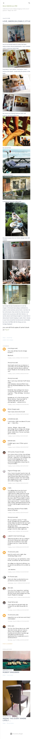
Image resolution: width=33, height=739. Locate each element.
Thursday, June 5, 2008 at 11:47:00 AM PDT (18, 621)
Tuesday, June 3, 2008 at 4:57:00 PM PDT (18, 531)
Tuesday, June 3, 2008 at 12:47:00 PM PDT (18, 404)
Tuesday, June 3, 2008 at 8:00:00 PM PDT (18, 547)
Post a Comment (7, 643)
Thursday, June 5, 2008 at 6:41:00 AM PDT (18, 610)
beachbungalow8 (10, 6)
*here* (7, 330)
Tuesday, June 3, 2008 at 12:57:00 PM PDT (18, 414)
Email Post (9, 337)
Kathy (9, 626)
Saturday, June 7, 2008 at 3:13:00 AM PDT (18, 640)
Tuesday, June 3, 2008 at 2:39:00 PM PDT (18, 447)
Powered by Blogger (18, 733)
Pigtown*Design (13, 470)
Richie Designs (12, 409)
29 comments (10, 723)
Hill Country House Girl (14, 452)
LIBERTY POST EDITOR (15, 536)
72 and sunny (12, 552)
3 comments (10, 675)
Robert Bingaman (11, 672)
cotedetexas (11, 419)
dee (9, 588)
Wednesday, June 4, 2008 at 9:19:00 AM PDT (19, 583)
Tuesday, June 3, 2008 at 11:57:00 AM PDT (18, 357)
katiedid (10, 440)
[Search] (29, 2)
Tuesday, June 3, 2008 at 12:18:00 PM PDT (18, 373)
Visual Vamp (11, 602)
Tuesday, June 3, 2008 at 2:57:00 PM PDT (18, 466)
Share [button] (4, 337)
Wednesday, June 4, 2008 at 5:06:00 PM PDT (19, 597)
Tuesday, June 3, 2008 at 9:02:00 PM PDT (18, 572)
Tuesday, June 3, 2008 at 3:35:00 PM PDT (18, 483)
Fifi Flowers (11, 576)
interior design (9, 340)
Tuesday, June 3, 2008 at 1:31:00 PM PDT (18, 436)
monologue (11, 348)
